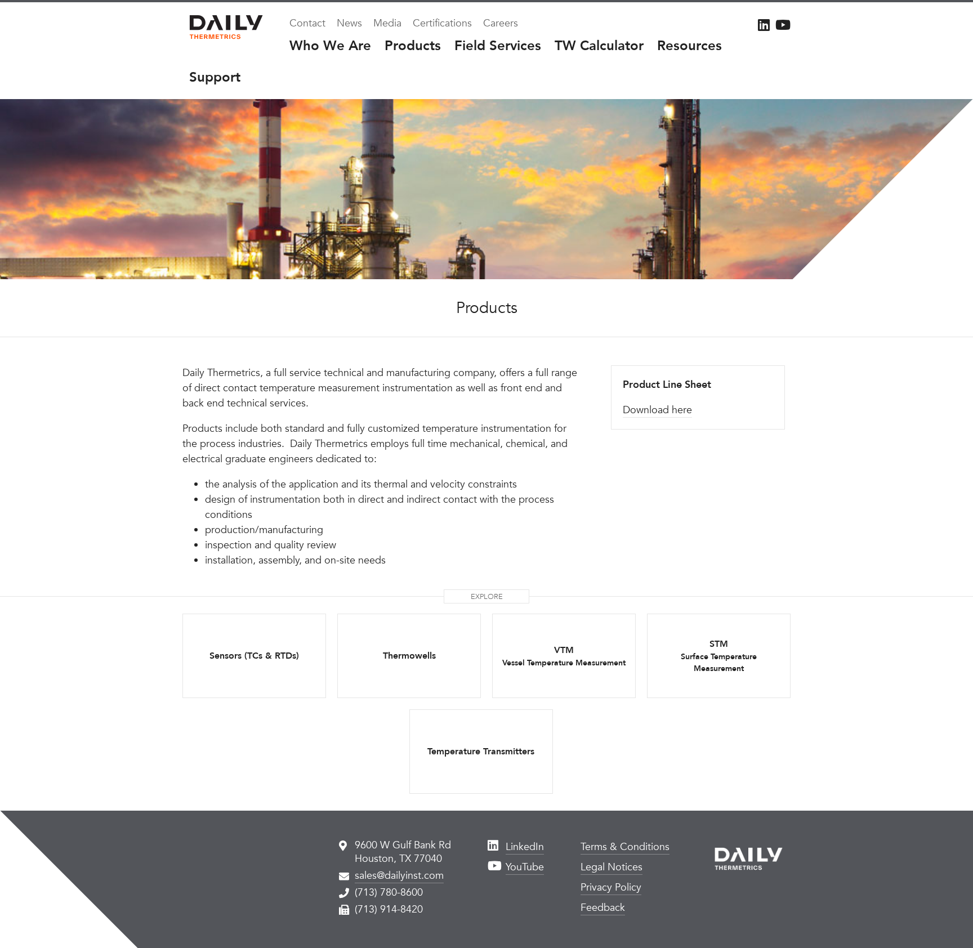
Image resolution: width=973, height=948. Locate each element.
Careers (500, 23)
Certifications (442, 23)
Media (387, 23)
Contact (307, 23)
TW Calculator (599, 46)
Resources (689, 46)
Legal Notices (611, 867)
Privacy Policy (611, 887)
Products (413, 46)
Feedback (603, 908)
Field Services (497, 46)
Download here (657, 410)
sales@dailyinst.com (399, 876)
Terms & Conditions (625, 847)
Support (214, 77)
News (349, 23)
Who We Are (330, 46)
